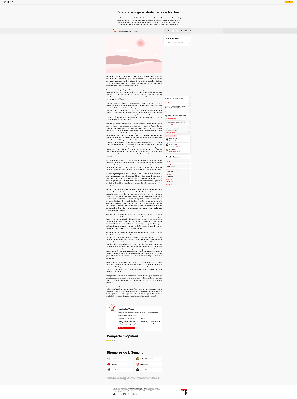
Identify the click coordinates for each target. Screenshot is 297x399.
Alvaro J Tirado (170, 111)
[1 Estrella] (107, 340)
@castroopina (170, 161)
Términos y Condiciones (134, 388)
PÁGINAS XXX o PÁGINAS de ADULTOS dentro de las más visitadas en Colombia (174, 99)
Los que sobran (169, 164)
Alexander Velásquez (171, 118)
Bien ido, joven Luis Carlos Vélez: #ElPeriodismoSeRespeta (172, 129)
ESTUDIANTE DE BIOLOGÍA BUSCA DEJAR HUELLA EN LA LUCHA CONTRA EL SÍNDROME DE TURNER (175, 108)
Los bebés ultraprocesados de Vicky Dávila (175, 122)
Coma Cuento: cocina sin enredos (173, 169)
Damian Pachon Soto (116, 369)
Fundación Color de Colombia (175, 151)
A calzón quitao (169, 179)
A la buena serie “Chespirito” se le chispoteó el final (175, 116)
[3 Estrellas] (111, 340)
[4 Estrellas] (112, 340)
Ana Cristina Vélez (144, 364)
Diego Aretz (114, 364)
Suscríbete (289, 2)
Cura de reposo (173, 144)
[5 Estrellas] (114, 340)
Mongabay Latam (115, 358)
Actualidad (113, 8)
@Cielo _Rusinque (171, 166)
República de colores (175, 149)
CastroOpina (168, 159)
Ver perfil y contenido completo (126, 328)
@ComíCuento (170, 171)
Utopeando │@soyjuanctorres (124, 31)
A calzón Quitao (170, 181)
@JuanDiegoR (170, 176)
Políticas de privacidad (143, 388)
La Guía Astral (169, 184)
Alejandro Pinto (170, 102)
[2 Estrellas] (109, 340)
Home (107, 8)
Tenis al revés (168, 174)
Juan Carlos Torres (126, 30)
